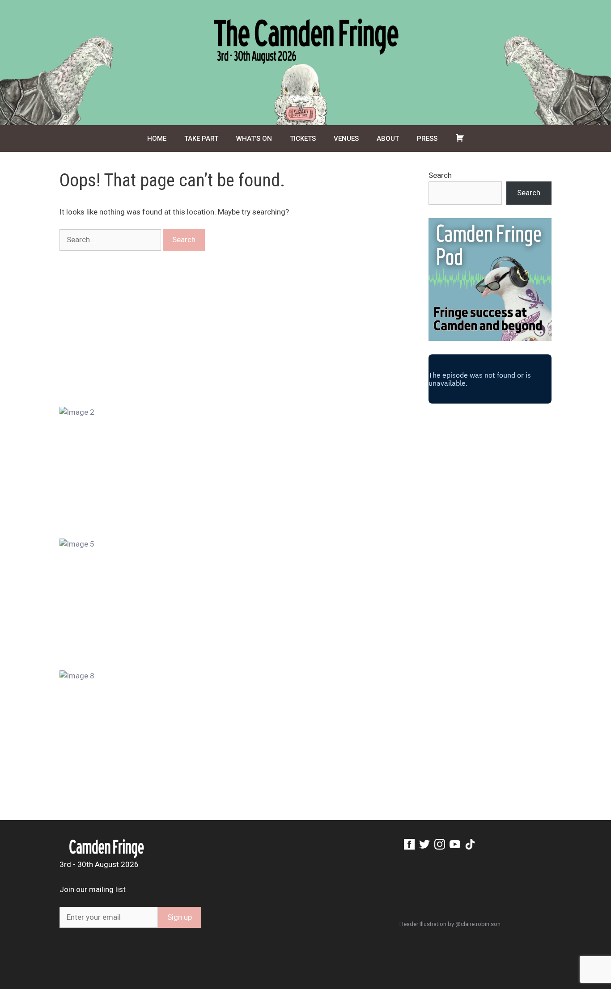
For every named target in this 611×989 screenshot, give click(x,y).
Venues (346, 139)
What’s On (254, 139)
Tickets (303, 139)
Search (440, 175)
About (388, 139)
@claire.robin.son (478, 924)
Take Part (201, 139)
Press (427, 139)
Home (156, 139)
